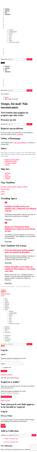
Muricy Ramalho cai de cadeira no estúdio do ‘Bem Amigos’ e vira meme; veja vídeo (20, 269)
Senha (3, 364)
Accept (3, 425)
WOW (11, 33)
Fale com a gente (14, 42)
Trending (7, 14)
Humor (7, 21)
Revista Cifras (5, 189)
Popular (7, 10)
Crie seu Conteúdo (10, 163)
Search (29, 59)
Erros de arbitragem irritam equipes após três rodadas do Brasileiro (19, 251)
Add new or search (7, 435)
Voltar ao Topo (5, 294)
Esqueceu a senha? (7, 374)
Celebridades (13, 31)
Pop (6, 17)
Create (3, 63)
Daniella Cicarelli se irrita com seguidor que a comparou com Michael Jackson (20, 208)
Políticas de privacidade (12, 159)
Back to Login (5, 400)
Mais (6, 28)
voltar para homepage (20, 142)
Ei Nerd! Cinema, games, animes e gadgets (14, 186)
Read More (8, 219)
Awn (10, 37)
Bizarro (7, 23)
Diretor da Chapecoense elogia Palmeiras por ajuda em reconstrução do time (20, 229)
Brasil (6, 24)
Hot (6, 12)
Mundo (7, 26)
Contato (7, 165)
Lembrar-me (7, 367)
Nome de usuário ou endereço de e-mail (13, 358)
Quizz (10, 40)
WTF (10, 35)
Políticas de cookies (11, 161)
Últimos (7, 9)
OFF (10, 38)
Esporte (11, 30)
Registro (16, 378)
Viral (6, 19)
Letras (3, 194)
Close (2, 295)
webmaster (19, 134)
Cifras (3, 191)
